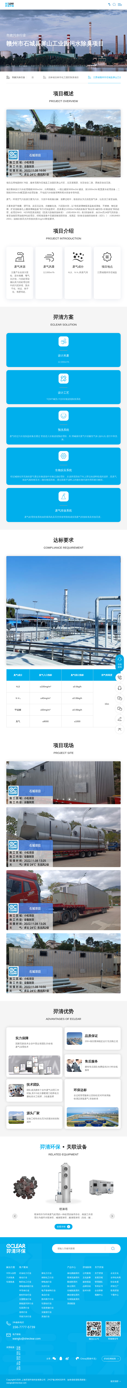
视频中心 (99, 1295)
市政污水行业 (37, 66)
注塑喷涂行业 (25, 1299)
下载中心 (115, 1295)
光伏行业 (46, 1286)
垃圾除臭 (10, 1282)
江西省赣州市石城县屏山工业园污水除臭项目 (68, 66)
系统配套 (71, 1303)
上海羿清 (18, 1368)
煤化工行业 (47, 1273)
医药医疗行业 (48, 1299)
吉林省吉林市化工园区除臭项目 (63, 77)
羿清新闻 (87, 1267)
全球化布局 (116, 1277)
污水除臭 (10, 1277)
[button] (51, 799)
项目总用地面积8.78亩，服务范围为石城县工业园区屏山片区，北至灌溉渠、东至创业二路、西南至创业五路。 (59, 182)
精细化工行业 (48, 1277)
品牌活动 (87, 1286)
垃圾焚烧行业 (48, 1308)
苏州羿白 (18, 1358)
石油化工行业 (25, 1273)
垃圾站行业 (47, 1303)
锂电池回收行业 (26, 1286)
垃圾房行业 (24, 1308)
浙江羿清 (18, 1353)
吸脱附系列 (72, 1282)
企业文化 (115, 1273)
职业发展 (115, 1282)
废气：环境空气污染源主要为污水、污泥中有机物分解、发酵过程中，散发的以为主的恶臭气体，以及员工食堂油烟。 (62, 199)
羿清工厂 (115, 1286)
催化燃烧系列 (73, 1273)
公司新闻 (87, 1273)
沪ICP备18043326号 (56, 1380)
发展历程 (99, 1277)
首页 (13, 66)
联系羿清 (115, 1290)
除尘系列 (71, 1286)
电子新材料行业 (49, 1290)
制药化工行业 (25, 1282)
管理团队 (99, 1282)
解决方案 (10, 1267)
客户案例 (23, 66)
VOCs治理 (11, 1273)
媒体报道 (87, 1282)
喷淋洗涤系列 (73, 1277)
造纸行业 (23, 1312)
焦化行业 (23, 1277)
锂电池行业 (47, 1282)
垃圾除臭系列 (73, 1299)
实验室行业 (47, 1312)
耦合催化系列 (73, 1295)
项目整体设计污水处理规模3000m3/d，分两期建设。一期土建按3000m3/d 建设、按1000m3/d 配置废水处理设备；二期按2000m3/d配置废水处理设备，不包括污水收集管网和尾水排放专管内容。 (63, 191)
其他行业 (46, 1316)
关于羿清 (99, 1267)
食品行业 (46, 1295)
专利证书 (99, 1286)
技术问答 (87, 1290)
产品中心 (71, 1267)
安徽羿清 (18, 1348)
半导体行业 (24, 1290)
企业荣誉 (99, 1290)
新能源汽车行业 (26, 1303)
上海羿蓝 (18, 1363)
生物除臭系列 (73, 1290)
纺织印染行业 (25, 1295)
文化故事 (87, 1277)
